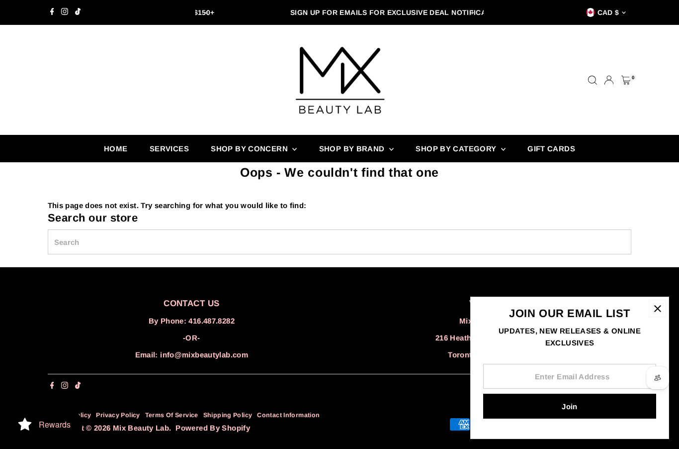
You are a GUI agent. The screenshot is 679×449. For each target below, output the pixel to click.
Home (116, 148)
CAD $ (608, 12)
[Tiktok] (78, 12)
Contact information (288, 415)
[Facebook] (52, 12)
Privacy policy (118, 415)
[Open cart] (626, 80)
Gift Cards (551, 148)
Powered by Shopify (212, 428)
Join (570, 406)
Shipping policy (228, 415)
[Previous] (206, 12)
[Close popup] (657, 308)
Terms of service (171, 415)
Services (169, 148)
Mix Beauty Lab (141, 428)
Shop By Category (457, 148)
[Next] (472, 12)
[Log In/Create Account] (608, 80)
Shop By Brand (353, 148)
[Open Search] (592, 80)
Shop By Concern (250, 148)
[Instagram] (65, 12)
